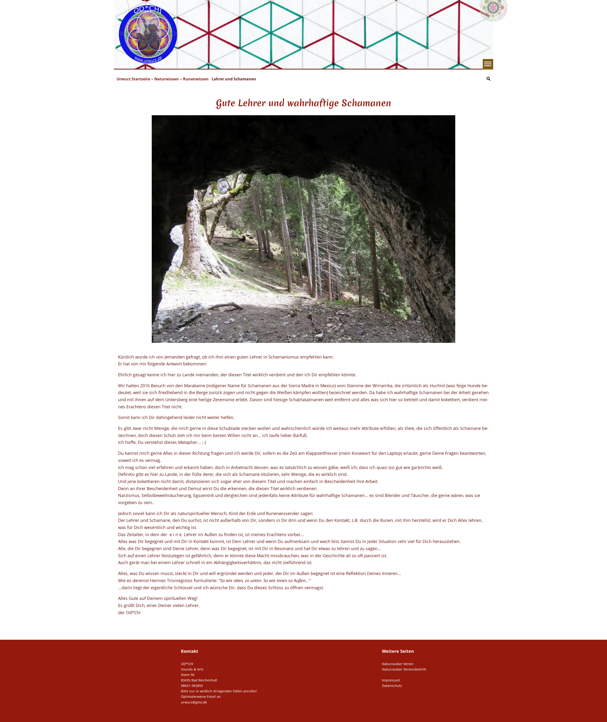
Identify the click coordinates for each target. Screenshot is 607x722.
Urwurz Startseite (134, 79)
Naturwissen (167, 79)
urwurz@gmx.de (194, 702)
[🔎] (488, 78)
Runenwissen (196, 79)
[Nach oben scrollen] (603, 718)
